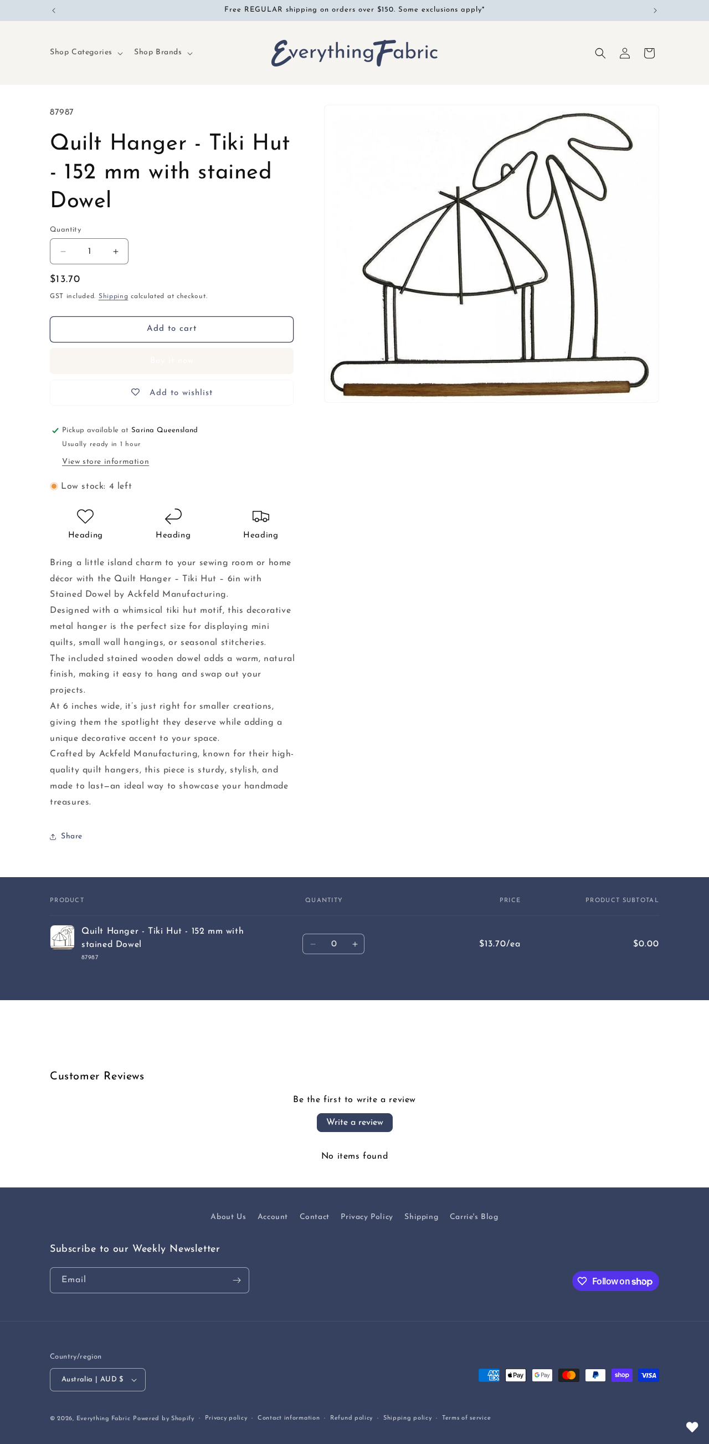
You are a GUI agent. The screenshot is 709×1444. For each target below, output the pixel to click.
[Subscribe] (236, 1280)
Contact (315, 1217)
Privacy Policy (367, 1217)
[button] (85, 52)
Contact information (289, 1418)
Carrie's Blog (474, 1217)
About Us (228, 1217)
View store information (105, 462)
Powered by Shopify (163, 1419)
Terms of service (466, 1418)
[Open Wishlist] (692, 1427)
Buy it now (172, 361)
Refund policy (351, 1418)
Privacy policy (226, 1418)
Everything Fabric (103, 1419)
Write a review (354, 1122)
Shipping (114, 296)
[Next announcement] (655, 10)
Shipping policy (407, 1418)
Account (273, 1217)
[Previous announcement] (54, 10)
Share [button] (72, 836)
